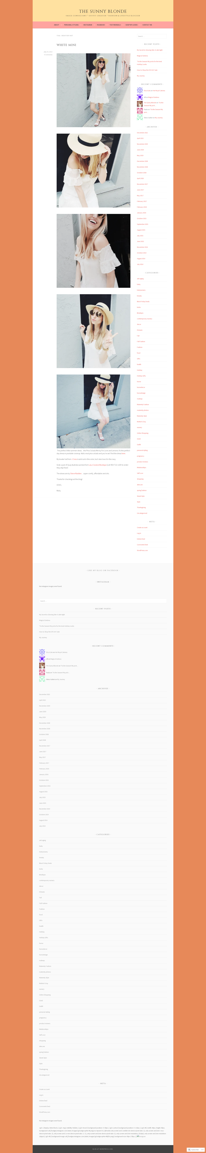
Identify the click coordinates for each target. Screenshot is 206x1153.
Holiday (139, 370)
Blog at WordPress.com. (103, 1149)
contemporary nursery (144, 319)
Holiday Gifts (141, 376)
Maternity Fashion (143, 404)
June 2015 (140, 241)
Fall (138, 336)
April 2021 (140, 138)
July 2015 (140, 236)
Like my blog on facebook (103, 570)
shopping (140, 479)
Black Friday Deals (143, 301)
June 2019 (140, 150)
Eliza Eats (147, 90)
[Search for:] (152, 36)
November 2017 (142, 184)
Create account (142, 527)
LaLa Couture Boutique (98, 465)
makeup (139, 399)
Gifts (138, 359)
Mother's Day (141, 422)
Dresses (139, 330)
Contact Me (147, 25)
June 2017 (140, 190)
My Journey (141, 76)
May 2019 (140, 155)
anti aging (140, 279)
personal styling (142, 450)
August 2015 (141, 230)
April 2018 (140, 178)
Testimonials (115, 25)
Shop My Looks (132, 25)
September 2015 (142, 224)
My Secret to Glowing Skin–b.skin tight (149, 50)
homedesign (141, 393)
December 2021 (142, 133)
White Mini (66, 45)
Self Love (140, 473)
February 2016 (142, 207)
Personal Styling (71, 25)
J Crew (74, 459)
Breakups (140, 313)
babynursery (141, 290)
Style (138, 502)
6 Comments (48, 55)
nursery (139, 427)
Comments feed (142, 545)
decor (139, 324)
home (139, 381)
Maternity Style (142, 416)
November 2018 (142, 167)
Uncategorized (142, 513)
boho (139, 307)
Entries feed (141, 539)
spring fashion (142, 490)
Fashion (139, 347)
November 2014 (142, 247)
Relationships (141, 467)
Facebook (101, 25)
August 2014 (141, 258)
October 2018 (141, 173)
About (56, 25)
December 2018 (142, 161)
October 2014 (141, 253)
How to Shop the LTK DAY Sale (147, 70)
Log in (139, 533)
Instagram (87, 25)
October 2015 (141, 218)
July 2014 (140, 264)
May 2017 (140, 195)
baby (138, 284)
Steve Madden (76, 473)
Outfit (139, 444)
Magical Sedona (142, 56)
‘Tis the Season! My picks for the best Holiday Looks (56, 626)
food (138, 353)
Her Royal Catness (159, 90)
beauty (139, 296)
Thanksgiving (141, 507)
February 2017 (142, 201)
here (123, 453)
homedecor (141, 387)
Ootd (139, 439)
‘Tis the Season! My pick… (69, 666)
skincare (140, 485)
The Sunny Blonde (103, 11)
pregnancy (140, 456)
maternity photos (143, 410)
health (139, 364)
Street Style (140, 496)
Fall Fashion (141, 341)
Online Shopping (142, 433)
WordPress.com (142, 550)
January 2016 (141, 213)
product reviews (142, 462)
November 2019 (142, 144)
